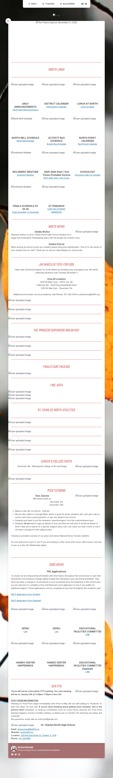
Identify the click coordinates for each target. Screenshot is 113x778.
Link (25, 631)
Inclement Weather (25, 175)
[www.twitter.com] (15, 754)
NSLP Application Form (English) (25, 594)
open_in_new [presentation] (97, 374)
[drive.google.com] (56, 126)
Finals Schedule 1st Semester (25, 212)
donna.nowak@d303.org (28, 729)
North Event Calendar (87, 144)
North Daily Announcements (25, 110)
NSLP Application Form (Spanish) (26, 600)
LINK (87, 634)
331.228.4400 (24, 738)
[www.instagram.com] (19, 754)
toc (8, 21)
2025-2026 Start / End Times (56, 178)
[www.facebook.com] (12, 754)
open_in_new (63, 85)
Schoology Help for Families (87, 175)
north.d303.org (26, 732)
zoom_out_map (37, 85)
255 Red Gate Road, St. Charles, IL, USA (38, 735)
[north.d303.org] (87, 126)
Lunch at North (87, 107)
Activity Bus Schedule (56, 144)
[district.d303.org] (56, 92)
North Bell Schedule (25, 141)
